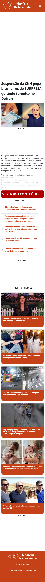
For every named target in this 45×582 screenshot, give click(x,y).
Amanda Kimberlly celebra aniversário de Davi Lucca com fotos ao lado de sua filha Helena (21, 229)
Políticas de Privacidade (22, 564)
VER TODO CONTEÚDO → (22, 194)
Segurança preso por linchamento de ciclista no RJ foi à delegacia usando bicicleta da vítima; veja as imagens (20, 218)
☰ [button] (40, 5)
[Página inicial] (22, 557)
